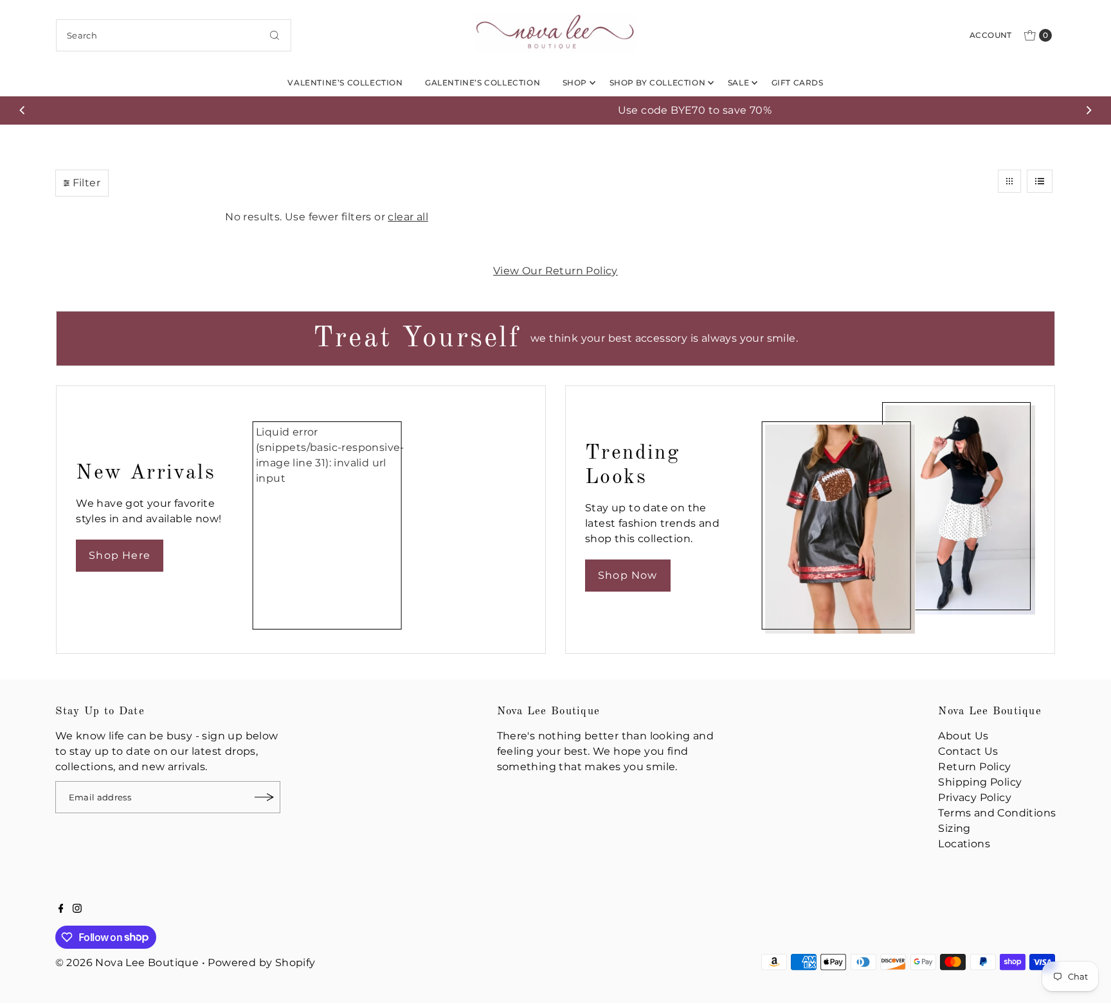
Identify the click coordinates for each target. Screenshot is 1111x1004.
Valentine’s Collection (344, 82)
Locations (964, 844)
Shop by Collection (658, 82)
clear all (408, 217)
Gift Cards (798, 82)
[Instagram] (77, 909)
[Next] (1088, 110)
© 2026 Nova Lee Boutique (127, 962)
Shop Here (119, 555)
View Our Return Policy (555, 271)
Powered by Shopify (261, 962)
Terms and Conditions (997, 813)
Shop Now (628, 575)
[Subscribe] (264, 797)
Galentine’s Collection (482, 82)
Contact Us (968, 751)
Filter (86, 183)
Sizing (954, 828)
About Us (963, 736)
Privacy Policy (974, 797)
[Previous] (22, 110)
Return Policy (974, 767)
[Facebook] (61, 909)
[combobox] (173, 35)
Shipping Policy (980, 782)
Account (991, 35)
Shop (575, 82)
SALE (738, 82)
